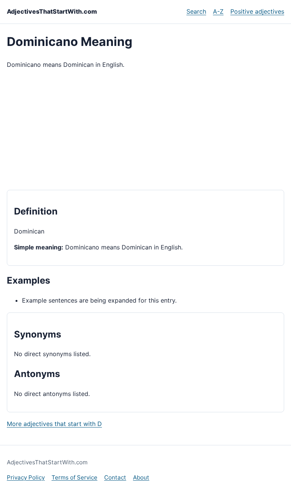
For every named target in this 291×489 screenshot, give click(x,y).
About (141, 477)
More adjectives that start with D (54, 423)
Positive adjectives (257, 11)
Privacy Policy (26, 477)
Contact (115, 477)
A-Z (218, 11)
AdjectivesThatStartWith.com (52, 11)
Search (196, 11)
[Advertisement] (145, 130)
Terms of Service (74, 477)
